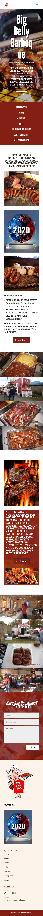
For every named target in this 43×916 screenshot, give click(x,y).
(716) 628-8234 (10, 893)
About (6, 858)
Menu (21, 94)
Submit (32, 747)
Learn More (21, 340)
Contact (7, 880)
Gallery (6, 867)
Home (6, 854)
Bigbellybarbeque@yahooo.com (16, 900)
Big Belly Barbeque (21, 37)
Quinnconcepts (26, 913)
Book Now (21, 561)
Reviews (7, 871)
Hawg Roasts (9, 876)
